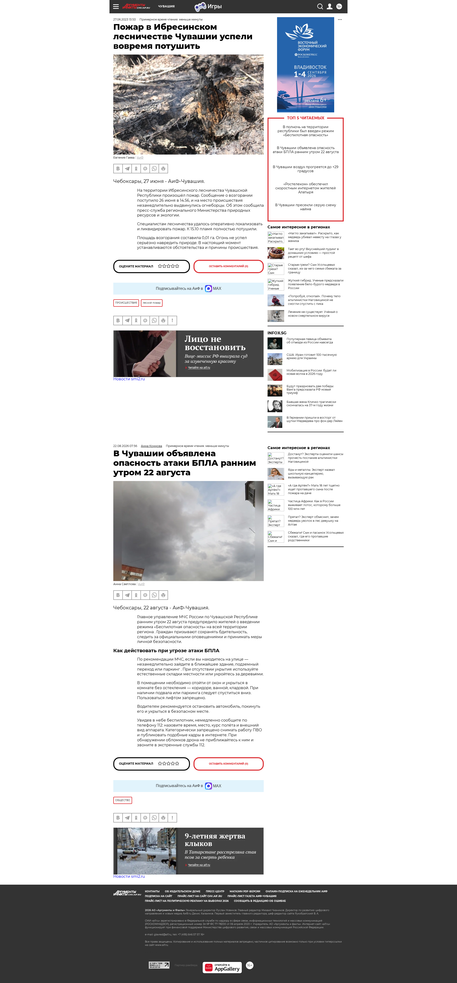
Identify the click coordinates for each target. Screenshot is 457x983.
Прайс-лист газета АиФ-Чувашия (252, 896)
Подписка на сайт (158, 896)
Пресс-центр (215, 891)
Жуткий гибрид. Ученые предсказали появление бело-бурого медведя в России (315, 284)
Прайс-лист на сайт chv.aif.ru (200, 896)
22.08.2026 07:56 (125, 446)
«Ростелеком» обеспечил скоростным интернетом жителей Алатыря (305, 188)
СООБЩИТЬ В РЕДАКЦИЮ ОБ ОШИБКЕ (260, 901)
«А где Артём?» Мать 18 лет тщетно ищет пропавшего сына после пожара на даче (314, 489)
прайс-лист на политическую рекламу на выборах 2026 (186, 901)
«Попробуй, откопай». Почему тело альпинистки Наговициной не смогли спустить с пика (314, 300)
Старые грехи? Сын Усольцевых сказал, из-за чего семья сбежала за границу (314, 268)
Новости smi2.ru (129, 379)
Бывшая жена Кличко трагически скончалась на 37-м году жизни (311, 403)
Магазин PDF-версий (245, 891)
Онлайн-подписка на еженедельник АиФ (297, 891)
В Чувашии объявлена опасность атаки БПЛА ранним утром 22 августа (306, 150)
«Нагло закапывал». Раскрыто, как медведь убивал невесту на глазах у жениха (314, 237)
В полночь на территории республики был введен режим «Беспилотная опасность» (306, 131)
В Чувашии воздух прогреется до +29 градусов (305, 169)
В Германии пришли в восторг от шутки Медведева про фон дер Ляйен (315, 419)
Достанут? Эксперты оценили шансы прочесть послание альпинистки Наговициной (315, 457)
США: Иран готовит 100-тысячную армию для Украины (312, 356)
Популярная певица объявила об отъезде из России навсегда (310, 340)
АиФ (140, 157)
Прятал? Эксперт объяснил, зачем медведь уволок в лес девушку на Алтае (313, 520)
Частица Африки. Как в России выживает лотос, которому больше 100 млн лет (314, 505)
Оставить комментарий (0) (228, 266)
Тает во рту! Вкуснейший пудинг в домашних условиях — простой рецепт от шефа (313, 252)
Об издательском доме (182, 891)
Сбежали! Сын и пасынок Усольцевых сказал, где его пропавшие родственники (316, 536)
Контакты (152, 891)
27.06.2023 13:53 (124, 19)
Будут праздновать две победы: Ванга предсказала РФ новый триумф (310, 390)
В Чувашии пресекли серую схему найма (305, 207)
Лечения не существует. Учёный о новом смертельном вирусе (313, 313)
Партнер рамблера (186, 965)
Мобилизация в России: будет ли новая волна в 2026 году (311, 372)
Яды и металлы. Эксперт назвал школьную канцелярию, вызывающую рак (311, 473)
